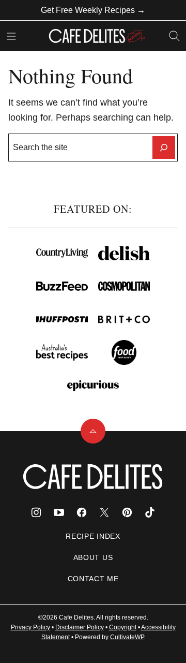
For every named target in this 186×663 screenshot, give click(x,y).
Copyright (122, 627)
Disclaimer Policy (79, 627)
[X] (104, 512)
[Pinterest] (127, 512)
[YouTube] (59, 512)
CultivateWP (127, 637)
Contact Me (93, 578)
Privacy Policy (30, 627)
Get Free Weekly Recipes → (93, 10)
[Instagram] (36, 512)
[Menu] (11, 36)
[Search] (174, 36)
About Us (93, 557)
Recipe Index (93, 536)
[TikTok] (149, 512)
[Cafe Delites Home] (97, 36)
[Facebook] (81, 512)
